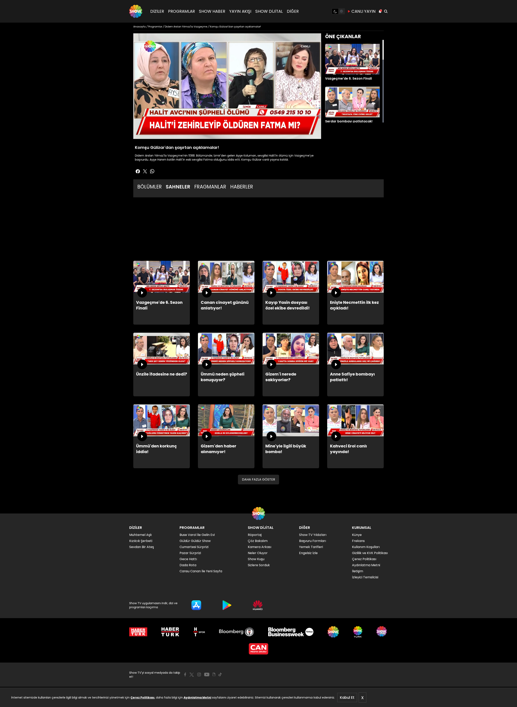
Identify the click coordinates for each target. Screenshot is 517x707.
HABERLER (241, 186)
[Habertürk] (138, 631)
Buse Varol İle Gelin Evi (197, 534)
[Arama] (386, 11)
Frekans (358, 541)
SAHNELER (178, 186)
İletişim (357, 571)
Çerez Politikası (142, 697)
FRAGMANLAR (210, 186)
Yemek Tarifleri (311, 547)
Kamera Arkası (259, 547)
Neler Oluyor (258, 553)
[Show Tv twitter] (145, 171)
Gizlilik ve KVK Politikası (370, 553)
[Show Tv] (135, 11)
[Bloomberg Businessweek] (290, 631)
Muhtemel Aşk (140, 534)
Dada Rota (188, 565)
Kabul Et (347, 697)
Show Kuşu (256, 559)
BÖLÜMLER (149, 186)
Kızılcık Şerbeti (140, 541)
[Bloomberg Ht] (236, 631)
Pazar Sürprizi (190, 553)
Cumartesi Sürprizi (194, 547)
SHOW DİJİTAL (269, 11)
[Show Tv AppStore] (196, 605)
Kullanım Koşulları (366, 547)
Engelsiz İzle (308, 553)
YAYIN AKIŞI (240, 11)
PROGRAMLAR (181, 11)
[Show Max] (382, 632)
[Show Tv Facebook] (185, 674)
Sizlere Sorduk (259, 565)
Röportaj (255, 534)
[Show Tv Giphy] (214, 674)
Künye (357, 534)
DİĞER (293, 11)
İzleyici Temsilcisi (365, 577)
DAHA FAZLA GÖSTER (258, 479)
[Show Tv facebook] (138, 171)
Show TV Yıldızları (312, 534)
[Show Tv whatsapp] (152, 171)
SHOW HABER (212, 11)
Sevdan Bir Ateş (141, 547)
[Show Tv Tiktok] (220, 674)
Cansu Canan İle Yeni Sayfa (201, 571)
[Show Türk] (357, 632)
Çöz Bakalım (258, 541)
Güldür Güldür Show (195, 541)
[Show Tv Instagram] (199, 674)
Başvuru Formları (312, 541)
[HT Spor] (199, 631)
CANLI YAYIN (363, 11)
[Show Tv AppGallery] (258, 605)
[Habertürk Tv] (170, 631)
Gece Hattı (188, 559)
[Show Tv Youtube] (206, 674)
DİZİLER (157, 11)
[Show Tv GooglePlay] (227, 605)
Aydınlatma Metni (197, 697)
